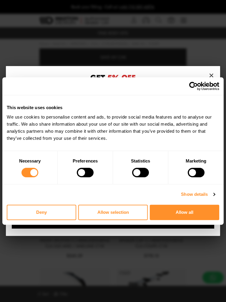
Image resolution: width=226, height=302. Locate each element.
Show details (194, 194)
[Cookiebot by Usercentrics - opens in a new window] (193, 86)
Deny (41, 212)
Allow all (184, 212)
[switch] (85, 172)
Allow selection (113, 212)
